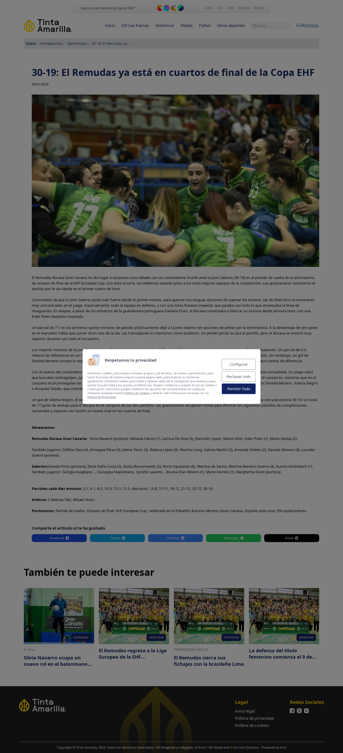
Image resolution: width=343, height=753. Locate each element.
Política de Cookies (137, 393)
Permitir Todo (238, 388)
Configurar (239, 364)
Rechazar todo (239, 376)
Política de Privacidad (101, 397)
